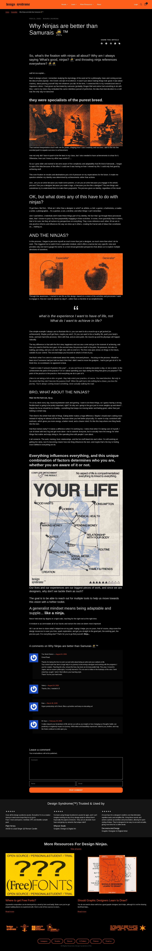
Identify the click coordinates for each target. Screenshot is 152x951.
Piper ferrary (11, 826)
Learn (73, 4)
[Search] (141, 4)
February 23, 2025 (56, 721)
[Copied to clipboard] (120, 43)
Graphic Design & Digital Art (65, 829)
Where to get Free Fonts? (21, 900)
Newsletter (14, 12)
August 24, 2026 (61, 654)
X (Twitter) (82, 941)
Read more (10, 912)
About (99, 4)
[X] (106, 43)
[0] (144, 4)
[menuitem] (65, 4)
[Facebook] (102, 43)
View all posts (76, 849)
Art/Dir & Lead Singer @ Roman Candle (21, 829)
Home (7, 12)
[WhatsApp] (115, 43)
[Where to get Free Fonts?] (40, 874)
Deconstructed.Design (110, 828)
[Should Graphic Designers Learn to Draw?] (112, 874)
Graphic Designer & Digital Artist (115, 831)
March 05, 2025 (52, 703)
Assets (63, 4)
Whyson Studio (60, 826)
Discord (69, 941)
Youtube (57, 941)
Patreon (96, 941)
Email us (108, 941)
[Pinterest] (111, 43)
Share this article (110, 40)
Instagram (44, 941)
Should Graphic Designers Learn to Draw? (102, 900)
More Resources (86, 4)
